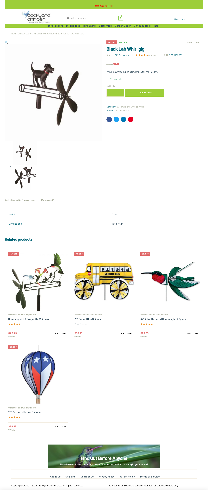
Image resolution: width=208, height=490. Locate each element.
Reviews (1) (48, 200)
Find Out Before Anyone (104, 458)
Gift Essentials (122, 55)
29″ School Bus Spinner (87, 318)
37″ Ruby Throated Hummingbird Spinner (164, 318)
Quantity (110, 85)
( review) (153, 55)
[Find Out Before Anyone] (104, 449)
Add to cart (146, 92)
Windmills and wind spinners (48, 33)
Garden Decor (25, 33)
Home (13, 33)
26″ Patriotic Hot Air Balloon (24, 412)
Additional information (20, 200)
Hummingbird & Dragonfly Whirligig (28, 318)
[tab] (20, 200)
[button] (6, 42)
